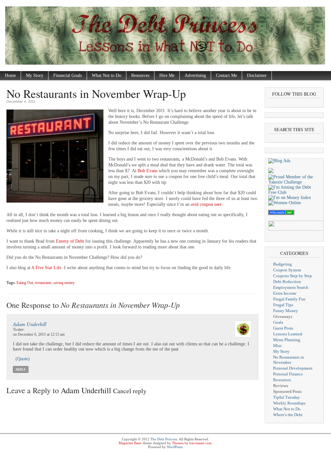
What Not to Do (106, 75)
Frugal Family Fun (289, 299)
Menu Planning (286, 339)
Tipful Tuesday (286, 397)
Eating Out (24, 283)
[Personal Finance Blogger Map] (281, 213)
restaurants (43, 283)
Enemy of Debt (70, 241)
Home (10, 75)
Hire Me (167, 75)
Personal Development (293, 368)
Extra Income (284, 293)
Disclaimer (257, 75)
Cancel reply (129, 390)
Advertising (195, 75)
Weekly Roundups (289, 403)
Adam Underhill (29, 324)
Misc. (278, 345)
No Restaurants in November (288, 360)
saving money (64, 283)
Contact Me (226, 75)
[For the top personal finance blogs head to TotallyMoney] (270, 171)
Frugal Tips (283, 304)
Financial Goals (67, 75)
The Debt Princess (163, 439)
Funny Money (285, 310)
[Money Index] (289, 197)
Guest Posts (283, 328)
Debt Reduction (287, 281)
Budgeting (282, 264)
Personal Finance (288, 374)
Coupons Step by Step (292, 275)
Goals (278, 322)
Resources (140, 75)
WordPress (174, 447)
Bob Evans (147, 170)
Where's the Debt (288, 414)
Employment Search (290, 287)
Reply (21, 369)
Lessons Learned (287, 333)
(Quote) (23, 358)
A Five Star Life (46, 267)
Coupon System (287, 270)
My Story (34, 75)
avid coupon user (206, 204)
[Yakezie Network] (294, 182)
